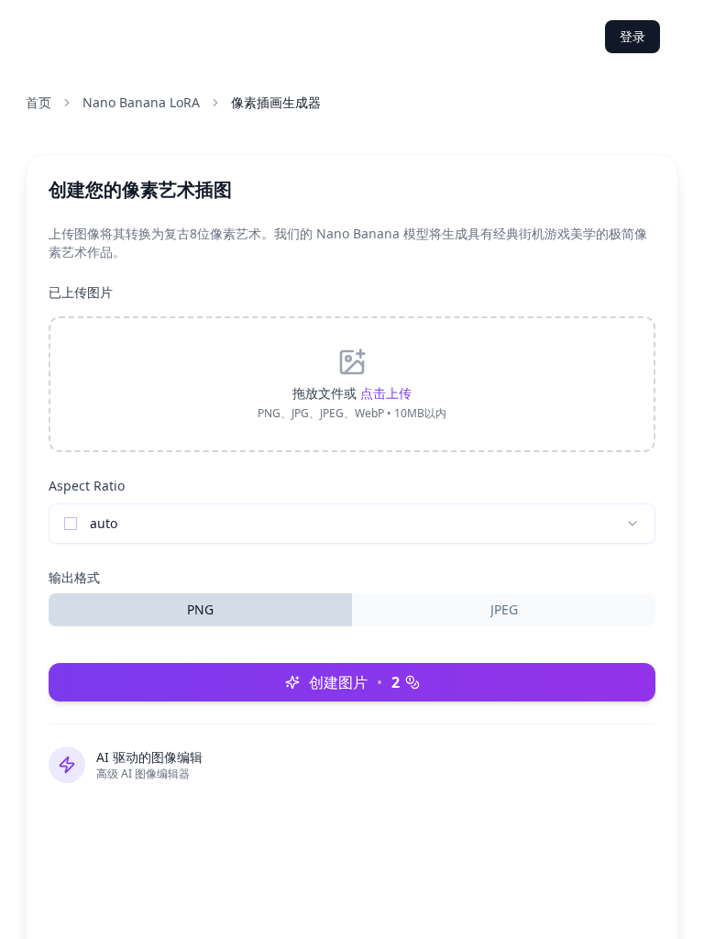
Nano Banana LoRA (141, 102)
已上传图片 (81, 292)
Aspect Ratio (87, 485)
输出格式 (74, 577)
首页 (38, 102)
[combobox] (352, 523)
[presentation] (352, 384)
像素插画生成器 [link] (276, 102)
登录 (632, 36)
